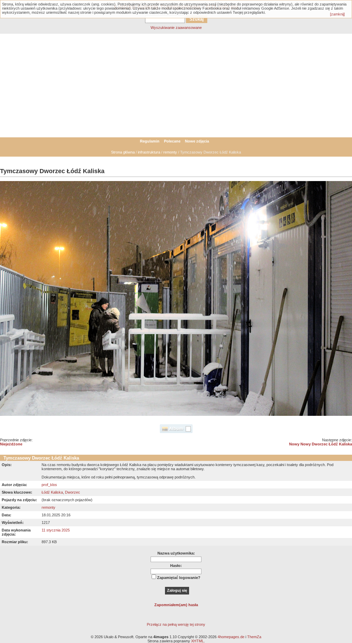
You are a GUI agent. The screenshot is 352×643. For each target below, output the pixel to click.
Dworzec (72, 492)
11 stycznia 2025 (56, 530)
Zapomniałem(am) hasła (176, 605)
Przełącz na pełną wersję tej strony (176, 624)
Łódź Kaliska (52, 492)
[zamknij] (337, 14)
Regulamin (150, 141)
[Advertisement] (176, 86)
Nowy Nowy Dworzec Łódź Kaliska (320, 444)
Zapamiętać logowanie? (178, 578)
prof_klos (49, 485)
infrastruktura (149, 152)
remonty (170, 152)
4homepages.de (231, 637)
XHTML (197, 641)
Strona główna (123, 152)
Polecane (172, 141)
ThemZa (254, 637)
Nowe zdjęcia (197, 141)
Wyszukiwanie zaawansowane (176, 27)
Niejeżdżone (11, 444)
